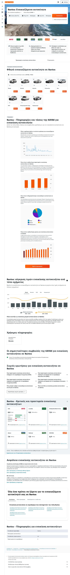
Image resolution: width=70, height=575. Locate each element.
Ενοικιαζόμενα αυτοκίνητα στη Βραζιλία (47, 548)
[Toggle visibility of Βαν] (40, 222)
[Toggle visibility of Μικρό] (30, 220)
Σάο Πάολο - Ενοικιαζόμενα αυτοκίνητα (14, 549)
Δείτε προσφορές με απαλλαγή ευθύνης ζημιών (18, 470)
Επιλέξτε (15, 91)
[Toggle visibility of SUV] (39, 220)
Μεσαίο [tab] (32, 292)
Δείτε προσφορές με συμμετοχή (14, 482)
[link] (37, 266)
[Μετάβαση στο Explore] (2, 16)
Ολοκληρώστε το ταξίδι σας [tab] (34, 499)
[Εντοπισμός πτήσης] (2, 19)
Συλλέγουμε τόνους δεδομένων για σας (18, 564)
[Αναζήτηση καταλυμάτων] (2, 9)
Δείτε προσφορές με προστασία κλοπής (16, 472)
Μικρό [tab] (26, 292)
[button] (2, 2)
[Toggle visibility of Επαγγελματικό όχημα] (32, 224)
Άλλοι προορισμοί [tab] (21, 499)
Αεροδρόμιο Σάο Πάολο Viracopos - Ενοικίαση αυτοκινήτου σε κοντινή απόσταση (55, 509)
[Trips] (2, 22)
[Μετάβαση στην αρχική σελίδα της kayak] (9, 2)
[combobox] (14, 12)
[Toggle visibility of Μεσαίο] (30, 222)
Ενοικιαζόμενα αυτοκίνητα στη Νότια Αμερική (29, 548)
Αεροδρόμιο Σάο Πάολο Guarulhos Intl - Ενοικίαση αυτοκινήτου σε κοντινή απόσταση (18, 509)
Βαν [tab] (41, 292)
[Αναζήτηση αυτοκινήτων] (2, 12)
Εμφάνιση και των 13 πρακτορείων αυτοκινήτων (19, 453)
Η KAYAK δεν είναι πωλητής (15, 562)
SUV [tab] (37, 292)
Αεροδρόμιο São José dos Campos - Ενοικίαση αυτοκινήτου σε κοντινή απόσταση (17, 514)
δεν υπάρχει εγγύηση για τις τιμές (36, 557)
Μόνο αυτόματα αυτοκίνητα (60, 19)
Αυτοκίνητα (16, 548)
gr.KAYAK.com (9, 548)
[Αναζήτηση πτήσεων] (2, 6)
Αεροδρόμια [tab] (12, 499)
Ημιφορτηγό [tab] (47, 292)
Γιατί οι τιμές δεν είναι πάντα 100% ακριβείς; (19, 567)
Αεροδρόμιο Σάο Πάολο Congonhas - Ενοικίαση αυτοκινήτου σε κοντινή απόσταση (36, 509)
